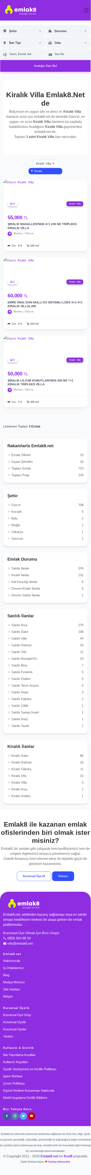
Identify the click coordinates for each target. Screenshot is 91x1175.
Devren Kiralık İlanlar (47, 588)
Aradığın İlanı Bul (45, 65)
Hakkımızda (11, 961)
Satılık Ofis (47, 652)
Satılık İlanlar (47, 568)
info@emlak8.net (20, 943)
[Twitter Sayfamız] (23, 1116)
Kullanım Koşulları (15, 1062)
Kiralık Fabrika (47, 769)
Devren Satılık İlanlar (47, 595)
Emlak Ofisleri (47, 455)
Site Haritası (11, 989)
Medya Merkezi (14, 982)
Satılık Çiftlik (47, 705)
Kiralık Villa (47, 782)
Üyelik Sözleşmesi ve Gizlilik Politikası (29, 1069)
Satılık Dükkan (47, 645)
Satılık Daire (47, 631)
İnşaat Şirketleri (47, 461)
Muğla (47, 525)
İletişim (63, 876)
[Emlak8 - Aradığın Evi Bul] (20, 10)
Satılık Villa (47, 638)
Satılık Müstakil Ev (47, 658)
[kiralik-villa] (53, 163)
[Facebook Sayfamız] (7, 1116)
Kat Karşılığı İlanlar (47, 582)
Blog (6, 975)
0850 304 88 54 (19, 938)
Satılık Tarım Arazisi (47, 685)
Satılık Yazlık (47, 726)
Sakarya (47, 532)
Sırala (37, 171)
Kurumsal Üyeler (14, 1029)
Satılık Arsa (47, 625)
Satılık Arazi (47, 719)
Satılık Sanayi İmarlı (47, 712)
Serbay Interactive (59, 1161)
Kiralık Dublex (47, 796)
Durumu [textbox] (60, 31)
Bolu (47, 518)
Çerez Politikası (14, 1083)
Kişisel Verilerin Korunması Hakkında (28, 1090)
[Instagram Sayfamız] (15, 1116)
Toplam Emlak (47, 468)
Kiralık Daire (47, 755)
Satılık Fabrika (47, 699)
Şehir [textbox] (13, 31)
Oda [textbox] (57, 43)
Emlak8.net (49, 1156)
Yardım (8, 1036)
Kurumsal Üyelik (14, 1022)
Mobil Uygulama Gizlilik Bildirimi (25, 1097)
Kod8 (68, 1156)
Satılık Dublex (47, 679)
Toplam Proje (47, 475)
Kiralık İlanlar (47, 575)
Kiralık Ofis (47, 776)
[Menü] (86, 10)
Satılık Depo (47, 692)
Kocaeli (47, 511)
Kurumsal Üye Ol (34, 876)
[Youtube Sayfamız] (31, 1116)
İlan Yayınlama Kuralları (19, 1055)
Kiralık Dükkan (47, 762)
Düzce (47, 505)
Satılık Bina (47, 665)
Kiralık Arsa (47, 789)
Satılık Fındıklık (47, 672)
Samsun (47, 538)
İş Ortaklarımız (13, 968)
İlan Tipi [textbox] (15, 43)
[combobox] (22, 30)
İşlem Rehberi (12, 1076)
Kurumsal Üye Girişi (17, 1015)
